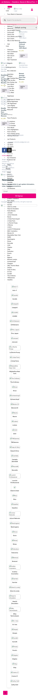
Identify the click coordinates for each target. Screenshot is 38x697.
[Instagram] (9, 150)
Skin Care (8, 9)
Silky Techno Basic (13, 265)
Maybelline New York (14, 235)
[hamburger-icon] (10, 7)
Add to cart (22, 55)
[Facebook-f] (4, 150)
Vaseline (9, 280)
